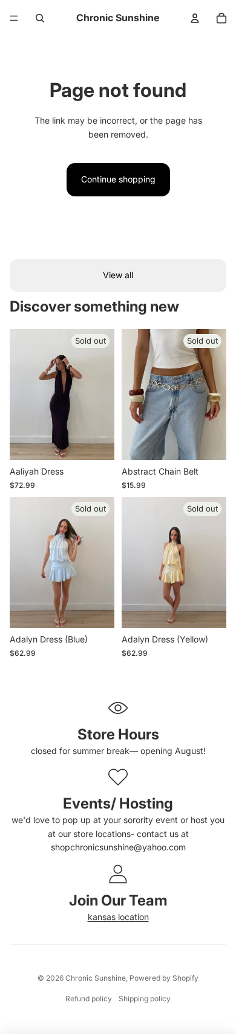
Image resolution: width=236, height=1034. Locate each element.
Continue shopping (118, 179)
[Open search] (40, 18)
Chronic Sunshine (95, 977)
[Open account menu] (195, 18)
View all (118, 275)
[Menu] (14, 18)
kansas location (118, 917)
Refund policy (88, 998)
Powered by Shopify (163, 977)
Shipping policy (145, 998)
